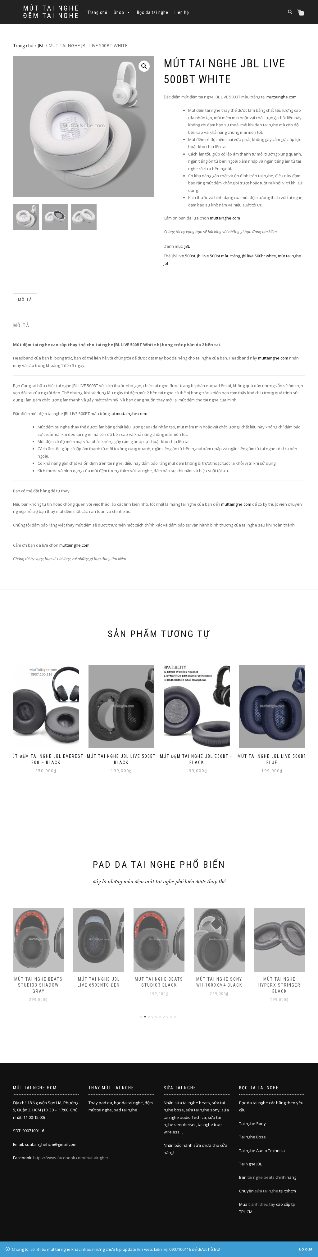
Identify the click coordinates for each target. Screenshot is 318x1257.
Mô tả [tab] (25, 299)
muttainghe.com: (282, 97)
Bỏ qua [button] (305, 1249)
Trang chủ (97, 12)
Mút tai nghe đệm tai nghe (51, 12)
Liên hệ (182, 12)
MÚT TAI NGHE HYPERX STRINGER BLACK (219, 985)
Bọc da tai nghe (152, 12)
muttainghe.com (225, 218)
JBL (41, 45)
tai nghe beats (261, 1177)
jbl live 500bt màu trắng (218, 256)
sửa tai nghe (266, 1191)
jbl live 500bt (183, 256)
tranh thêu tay (261, 1204)
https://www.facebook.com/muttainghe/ (70, 1157)
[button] (144, 66)
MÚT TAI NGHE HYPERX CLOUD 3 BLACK (279, 985)
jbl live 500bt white (259, 256)
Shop (119, 12)
